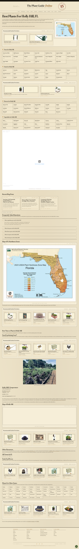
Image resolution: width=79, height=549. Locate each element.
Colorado (39, 487)
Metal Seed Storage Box (52, 351)
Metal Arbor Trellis (7, 41)
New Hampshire (53, 492)
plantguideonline (38, 188)
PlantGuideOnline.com (6, 13)
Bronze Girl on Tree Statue (53, 441)
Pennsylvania (33, 494)
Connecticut (46, 487)
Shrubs (49, 11)
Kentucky (39, 489)
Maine (66, 489)
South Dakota (53, 494)
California (33, 487)
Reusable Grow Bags (7, 93)
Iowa (5, 489)
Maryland (60, 489)
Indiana (26, 489)
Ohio (12, 494)
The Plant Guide (39, 5)
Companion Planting (43, 532)
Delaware (53, 487)
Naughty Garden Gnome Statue (39, 475)
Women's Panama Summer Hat (24, 441)
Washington (19, 497)
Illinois (19, 489)
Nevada (73, 491)
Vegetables (23, 11)
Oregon (26, 494)
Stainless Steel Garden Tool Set (24, 475)
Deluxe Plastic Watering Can (34, 41)
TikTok (37, 521)
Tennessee (60, 494)
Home (19, 11)
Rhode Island (39, 494)
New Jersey (60, 491)
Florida (12, 13)
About (56, 11)
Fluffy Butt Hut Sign (37, 441)
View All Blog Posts (7, 212)
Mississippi (19, 491)
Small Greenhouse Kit (52, 475)
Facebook (29, 521)
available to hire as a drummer (54, 451)
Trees (45, 11)
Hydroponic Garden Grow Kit (68, 441)
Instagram (33, 521)
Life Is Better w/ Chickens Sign (68, 351)
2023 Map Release (43, 535)
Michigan (73, 489)
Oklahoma (19, 494)
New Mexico (66, 491)
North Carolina (33, 492)
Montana (26, 491)
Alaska (5, 487)
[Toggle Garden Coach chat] (76, 546)
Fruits (28, 11)
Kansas (33, 489)
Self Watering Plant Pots (45, 93)
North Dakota (39, 491)
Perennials (40, 11)
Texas (66, 494)
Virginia (5, 497)
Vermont (12, 497)
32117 (7, 391)
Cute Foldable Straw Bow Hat (38, 319)
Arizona (26, 487)
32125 (9, 391)
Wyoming (39, 497)
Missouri (12, 491)
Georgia (66, 487)
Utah (73, 494)
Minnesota (5, 491)
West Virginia (33, 497)
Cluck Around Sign (22, 512)
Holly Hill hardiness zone (16, 305)
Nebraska (46, 491)
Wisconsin (26, 497)
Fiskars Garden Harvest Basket (68, 512)
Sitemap (55, 535)
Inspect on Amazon (7, 95)
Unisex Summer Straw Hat (38, 512)
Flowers (35, 11)
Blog (52, 11)
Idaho (12, 489)
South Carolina (46, 495)
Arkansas (19, 487)
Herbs (32, 11)
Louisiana (46, 489)
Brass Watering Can (7, 351)
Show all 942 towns (7, 456)
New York (5, 494)
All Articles (42, 531)
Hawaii (73, 487)
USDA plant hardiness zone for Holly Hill (58, 400)
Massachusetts (53, 489)
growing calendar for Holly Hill (11, 333)
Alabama (12, 487)
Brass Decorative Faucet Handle (39, 351)
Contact (59, 11)
